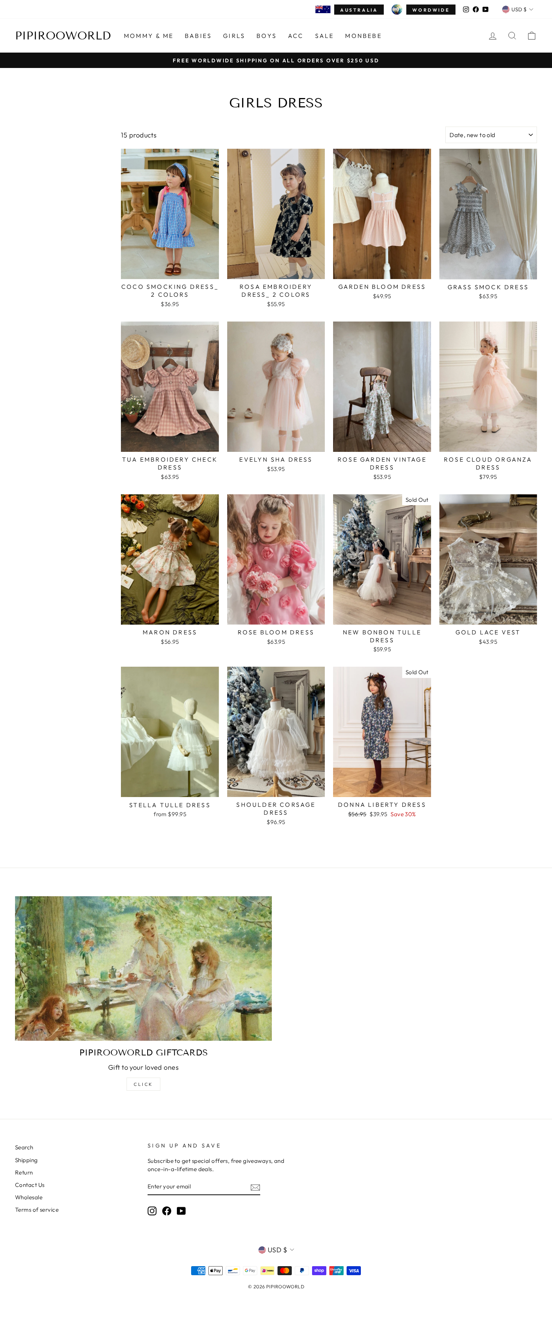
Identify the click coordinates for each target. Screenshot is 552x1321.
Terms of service (37, 1209)
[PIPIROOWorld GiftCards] (143, 968)
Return (24, 1172)
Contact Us (30, 1184)
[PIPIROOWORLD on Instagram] (152, 1210)
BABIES (198, 35)
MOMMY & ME (148, 35)
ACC (296, 35)
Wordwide (430, 10)
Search (24, 1147)
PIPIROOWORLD (63, 35)
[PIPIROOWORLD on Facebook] (166, 1210)
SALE (324, 35)
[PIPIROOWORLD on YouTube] (181, 1210)
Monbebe (363, 35)
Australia (359, 10)
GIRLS (234, 35)
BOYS (266, 35)
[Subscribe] (255, 1187)
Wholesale (28, 1197)
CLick (143, 1084)
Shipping (26, 1160)
